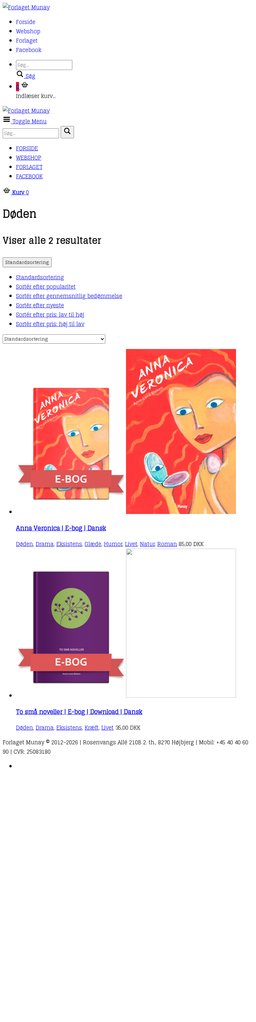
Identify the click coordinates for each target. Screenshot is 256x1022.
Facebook (28, 50)
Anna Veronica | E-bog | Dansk (61, 528)
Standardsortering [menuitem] (40, 277)
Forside (25, 22)
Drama (45, 544)
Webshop (28, 31)
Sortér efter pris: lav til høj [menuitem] (50, 314)
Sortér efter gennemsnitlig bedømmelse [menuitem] (69, 296)
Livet (131, 544)
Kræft (92, 727)
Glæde (93, 544)
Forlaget (27, 40)
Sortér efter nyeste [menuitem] (40, 305)
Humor (113, 544)
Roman (167, 544)
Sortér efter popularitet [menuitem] (46, 286)
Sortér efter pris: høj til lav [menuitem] (50, 324)
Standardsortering (27, 262)
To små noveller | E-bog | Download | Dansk (79, 711)
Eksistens (69, 544)
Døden (24, 544)
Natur (147, 544)
